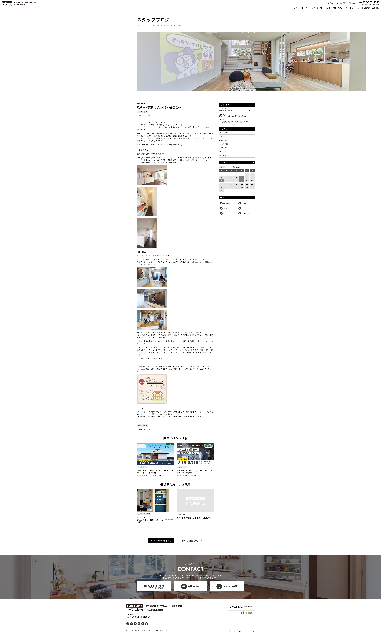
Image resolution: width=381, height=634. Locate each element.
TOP (139, 25)
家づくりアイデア (144, 514)
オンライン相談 (230, 586)
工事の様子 (222, 155)
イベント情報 (298, 8)
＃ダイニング (141, 115)
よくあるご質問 (340, 3)
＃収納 (148, 115)
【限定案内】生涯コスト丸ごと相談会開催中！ (234, 122)
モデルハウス (223, 148)
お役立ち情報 (142, 112)
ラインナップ (310, 8)
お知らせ (222, 136)
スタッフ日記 (223, 144)
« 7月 (221, 167)
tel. (361, 2)
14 (242, 181)
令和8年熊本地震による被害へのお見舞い (232, 116)
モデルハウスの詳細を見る (161, 541)
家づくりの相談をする (190, 541)
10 (221, 181)
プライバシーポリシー (235, 631)
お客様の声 (366, 8)
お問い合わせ (352, 3)
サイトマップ (249, 631)
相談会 (142, 467)
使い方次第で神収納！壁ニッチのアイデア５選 (234, 110)
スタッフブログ (328, 3)
